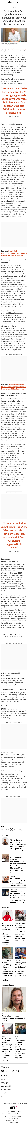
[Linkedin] (6, 1071)
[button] (7, 1114)
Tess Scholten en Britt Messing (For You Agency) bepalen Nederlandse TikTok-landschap (13, 387)
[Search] (26, 2)
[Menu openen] (2, 2)
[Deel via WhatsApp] (7, 829)
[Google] (2, 1071)
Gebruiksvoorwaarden (20, 1114)
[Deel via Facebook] (11, 829)
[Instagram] (13, 1071)
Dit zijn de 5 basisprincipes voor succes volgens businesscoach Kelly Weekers (14, 253)
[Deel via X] (15, 829)
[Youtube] (17, 1071)
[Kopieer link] (2, 829)
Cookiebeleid (10, 1111)
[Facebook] (10, 1071)
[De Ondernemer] (14, 2)
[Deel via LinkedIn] (20, 829)
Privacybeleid (18, 1111)
